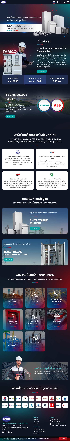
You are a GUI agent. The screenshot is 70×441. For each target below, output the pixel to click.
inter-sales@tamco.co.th (59, 424)
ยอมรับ (63, 439)
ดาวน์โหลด (36, 422)
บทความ (35, 420)
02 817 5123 (55, 420)
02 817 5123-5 (56, 421)
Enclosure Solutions (38, 429)
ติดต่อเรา (35, 424)
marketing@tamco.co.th (59, 426)
